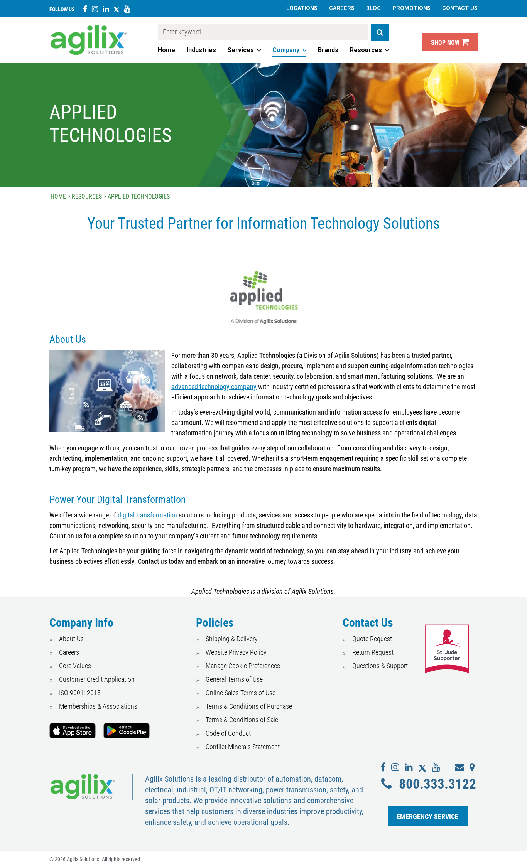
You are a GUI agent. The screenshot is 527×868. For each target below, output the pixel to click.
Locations (302, 8)
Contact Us (460, 8)
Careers (342, 8)
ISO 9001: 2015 (80, 693)
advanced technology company (214, 387)
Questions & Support (380, 666)
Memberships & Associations (98, 706)
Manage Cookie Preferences (243, 666)
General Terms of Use (234, 679)
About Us (71, 639)
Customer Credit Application (97, 679)
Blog (373, 8)
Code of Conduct (228, 733)
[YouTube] (127, 8)
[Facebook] (85, 8)
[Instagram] (95, 8)
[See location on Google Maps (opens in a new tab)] (472, 767)
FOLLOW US (62, 9)
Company (285, 50)
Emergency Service (427, 816)
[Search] (380, 32)
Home (166, 50)
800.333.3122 (437, 784)
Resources (366, 50)
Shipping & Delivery (232, 639)
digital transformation (147, 515)
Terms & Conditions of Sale (242, 720)
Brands (328, 50)
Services (241, 50)
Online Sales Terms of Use (240, 693)
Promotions (411, 8)
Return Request (373, 652)
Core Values (75, 666)
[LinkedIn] (106, 8)
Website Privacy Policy (236, 652)
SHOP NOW (446, 42)
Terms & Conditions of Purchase (249, 706)
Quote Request (372, 639)
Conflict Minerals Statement (243, 747)
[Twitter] (116, 8)
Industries (201, 50)
